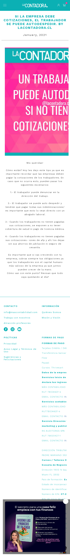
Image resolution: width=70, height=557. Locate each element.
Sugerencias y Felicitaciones (12, 358)
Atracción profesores (17, 323)
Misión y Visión (51, 317)
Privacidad (10, 343)
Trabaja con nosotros (17, 317)
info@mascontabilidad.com (21, 312)
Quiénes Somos (51, 312)
